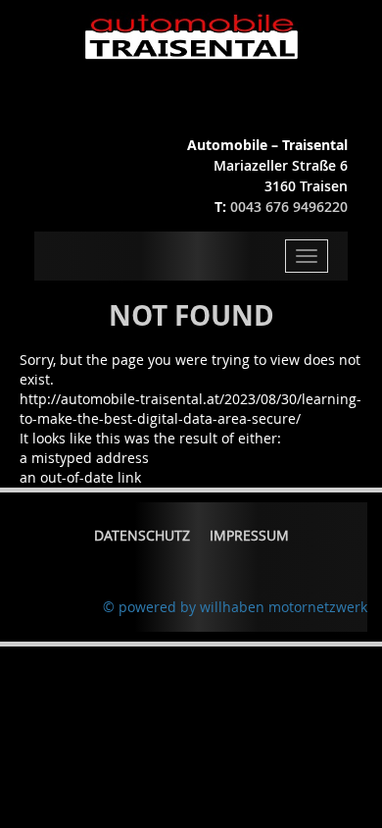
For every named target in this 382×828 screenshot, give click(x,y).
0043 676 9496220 (289, 206)
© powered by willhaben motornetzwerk (235, 606)
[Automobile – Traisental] (191, 36)
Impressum (249, 535)
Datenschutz (142, 535)
